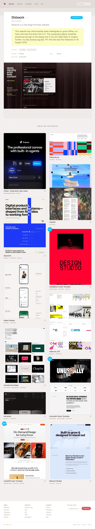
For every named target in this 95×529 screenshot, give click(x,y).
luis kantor (7, 416)
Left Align (22, 49)
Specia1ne (7, 256)
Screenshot (76, 17)
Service (19, 258)
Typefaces (7, 514)
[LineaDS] (25, 451)
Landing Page (53, 289)
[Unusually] (70, 386)
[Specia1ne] (25, 226)
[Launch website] (90, 158)
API (26, 512)
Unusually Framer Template (59, 416)
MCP (26, 514)
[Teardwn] (70, 192)
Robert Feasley (9, 320)
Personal (51, 159)
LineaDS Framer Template (13, 481)
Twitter (48, 507)
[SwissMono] (70, 257)
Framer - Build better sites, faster (16, 191)
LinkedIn (48, 512)
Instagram (49, 510)
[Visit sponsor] (45, 191)
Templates (7, 512)
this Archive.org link (35, 39)
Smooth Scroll (31, 49)
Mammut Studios (55, 481)
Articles (6, 517)
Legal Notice (76, 524)
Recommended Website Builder (12, 193)
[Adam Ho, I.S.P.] (70, 322)
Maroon (59, 53)
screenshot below (59, 34)
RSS (47, 517)
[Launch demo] (90, 287)
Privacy (84, 524)
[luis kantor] (25, 403)
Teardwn (52, 222)
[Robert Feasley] (25, 291)
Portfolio (21, 53)
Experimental (15, 387)
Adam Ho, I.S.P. (54, 352)
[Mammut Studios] (70, 451)
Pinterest (48, 514)
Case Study (7, 387)
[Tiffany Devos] (70, 144)
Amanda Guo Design (11, 385)
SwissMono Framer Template (60, 287)
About (89, 524)
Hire (26, 510)
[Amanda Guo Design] (25, 355)
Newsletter (28, 517)
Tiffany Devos (54, 157)
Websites (6, 507)
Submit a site (29, 507)
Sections (6, 510)
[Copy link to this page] (26, 17)
